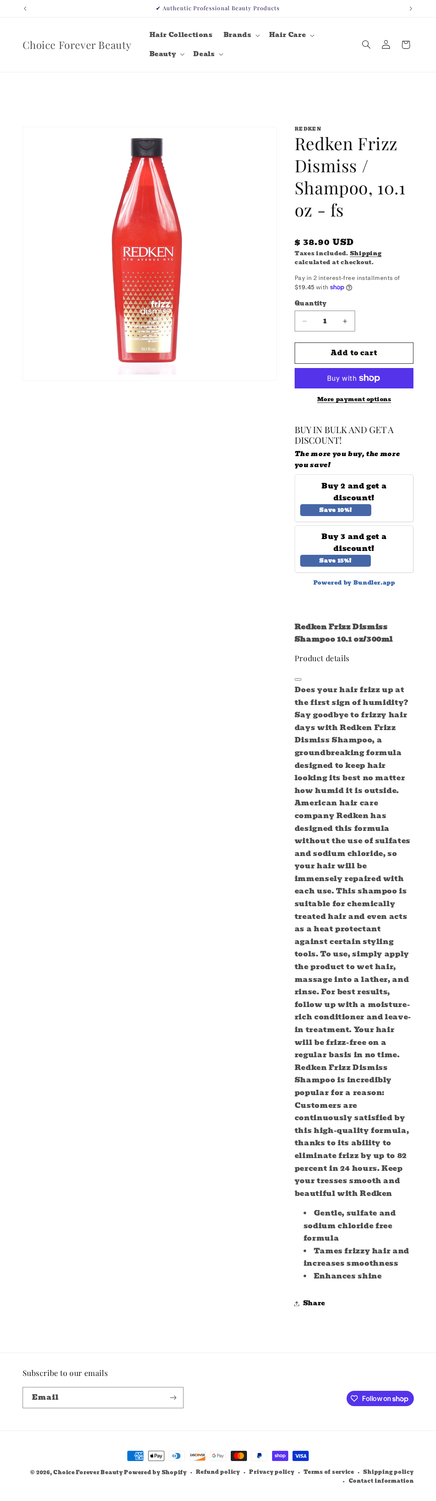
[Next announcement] (411, 8)
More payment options (354, 400)
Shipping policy (388, 1472)
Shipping (366, 253)
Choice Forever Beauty (88, 1472)
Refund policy (218, 1472)
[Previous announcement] (25, 8)
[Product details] (298, 679)
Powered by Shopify (155, 1472)
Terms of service (329, 1472)
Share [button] (314, 1303)
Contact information (381, 1481)
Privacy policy (271, 1472)
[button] (241, 35)
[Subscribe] (173, 1397)
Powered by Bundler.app (354, 582)
